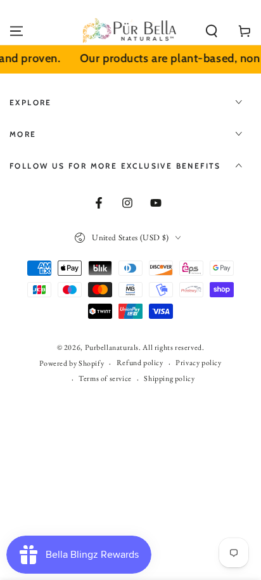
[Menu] (16, 31)
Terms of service (105, 378)
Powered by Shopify (71, 363)
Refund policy (140, 363)
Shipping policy (169, 378)
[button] (211, 31)
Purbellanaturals (112, 347)
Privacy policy (198, 363)
